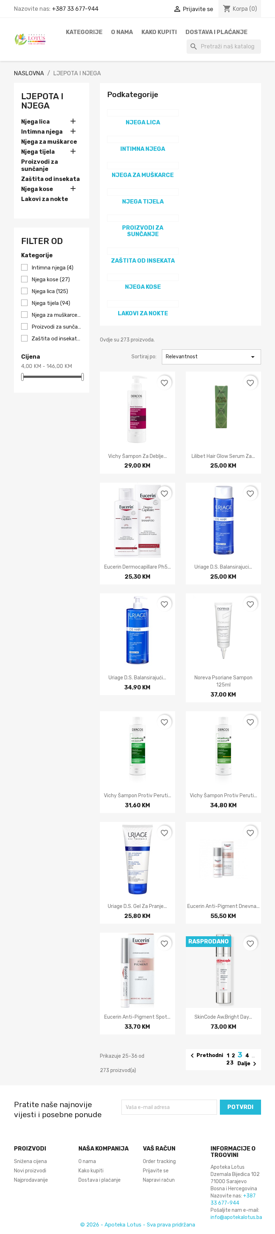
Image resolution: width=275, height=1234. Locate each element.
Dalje (248, 1064)
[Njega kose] (143, 277)
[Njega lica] (143, 112)
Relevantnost (211, 357)
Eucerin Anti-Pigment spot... (137, 1017)
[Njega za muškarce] (143, 165)
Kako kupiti (159, 32)
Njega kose (37, 189)
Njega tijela (38, 151)
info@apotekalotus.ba (236, 1217)
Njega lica (35, 121)
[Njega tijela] (143, 192)
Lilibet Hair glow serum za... (223, 456)
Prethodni (205, 1055)
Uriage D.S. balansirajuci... (223, 567)
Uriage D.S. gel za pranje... (137, 906)
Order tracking (159, 1161)
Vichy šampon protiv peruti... (137, 796)
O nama (122, 32)
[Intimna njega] (143, 139)
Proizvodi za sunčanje (39, 165)
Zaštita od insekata (50, 179)
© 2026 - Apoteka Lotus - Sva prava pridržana (137, 1224)
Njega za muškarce (49, 141)
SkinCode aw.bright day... (223, 1017)
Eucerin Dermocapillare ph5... (137, 567)
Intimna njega (42, 131)
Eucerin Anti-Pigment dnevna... (223, 906)
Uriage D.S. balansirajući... (137, 678)
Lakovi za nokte (44, 199)
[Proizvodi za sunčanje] (143, 218)
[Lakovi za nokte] (143, 303)
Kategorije (84, 32)
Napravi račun (159, 1180)
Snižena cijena (30, 1161)
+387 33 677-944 (75, 8)
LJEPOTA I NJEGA (42, 101)
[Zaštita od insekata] (143, 251)
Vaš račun (159, 1148)
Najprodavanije (31, 1180)
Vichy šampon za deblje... (137, 456)
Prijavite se (156, 1171)
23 (230, 1063)
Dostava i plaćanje (216, 32)
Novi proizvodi (30, 1171)
